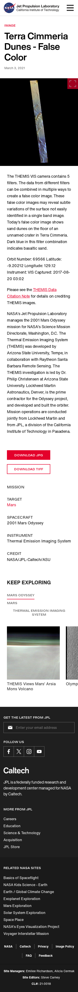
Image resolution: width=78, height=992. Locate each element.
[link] (39, 122)
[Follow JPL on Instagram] (29, 751)
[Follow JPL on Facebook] (8, 751)
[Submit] (9, 727)
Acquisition (12, 839)
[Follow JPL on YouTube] (39, 751)
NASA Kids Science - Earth (25, 884)
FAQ (29, 955)
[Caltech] (16, 770)
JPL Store (11, 846)
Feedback (46, 955)
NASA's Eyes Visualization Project (31, 926)
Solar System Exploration (24, 912)
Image (10, 25)
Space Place (13, 919)
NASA (8, 946)
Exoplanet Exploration (21, 898)
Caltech (25, 946)
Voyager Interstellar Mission (26, 933)
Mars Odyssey (20, 595)
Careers (9, 819)
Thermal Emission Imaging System (39, 612)
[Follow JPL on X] (19, 751)
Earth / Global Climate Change (28, 891)
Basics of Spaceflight (21, 877)
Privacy (43, 946)
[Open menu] (70, 8)
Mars (11, 505)
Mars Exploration (17, 905)
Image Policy (65, 946)
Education (12, 825)
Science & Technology (22, 832)
